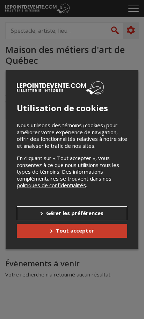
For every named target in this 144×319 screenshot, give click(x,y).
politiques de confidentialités (51, 185)
